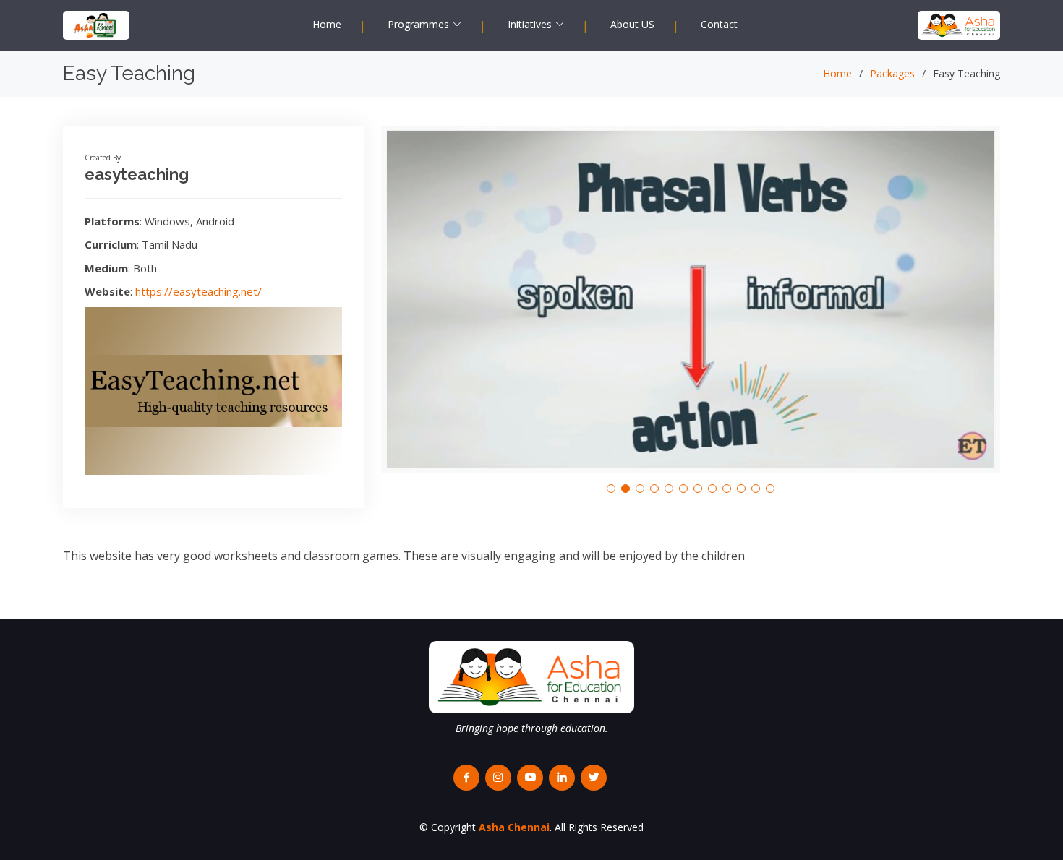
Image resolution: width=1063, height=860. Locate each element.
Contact (719, 24)
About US (632, 24)
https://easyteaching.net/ (198, 291)
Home (326, 24)
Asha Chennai (514, 827)
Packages (892, 73)
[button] (611, 488)
